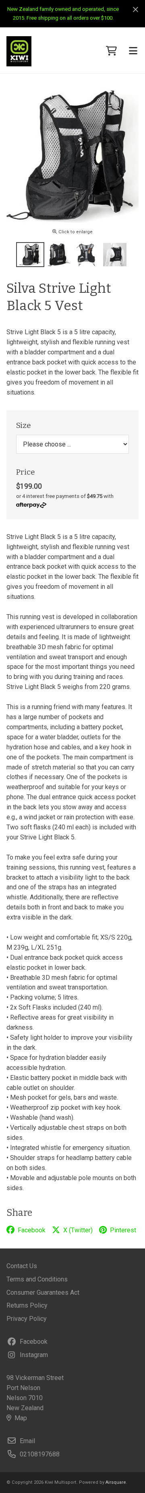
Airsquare (116, 1482)
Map (20, 1418)
